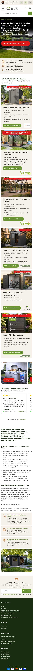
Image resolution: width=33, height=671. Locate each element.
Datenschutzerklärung (10, 594)
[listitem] (21, 2)
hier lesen (23, 419)
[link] (16, 37)
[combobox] (16, 13)
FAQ (2, 606)
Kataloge (4, 628)
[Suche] (30, 13)
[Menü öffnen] (3, 8)
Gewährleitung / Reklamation (10, 617)
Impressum (4, 658)
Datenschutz (5, 654)
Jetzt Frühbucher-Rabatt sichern (14, 43)
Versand (3, 639)
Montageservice (6, 615)
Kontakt (3, 608)
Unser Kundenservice (7, 613)
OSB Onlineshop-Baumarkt (19, 666)
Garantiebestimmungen (8, 637)
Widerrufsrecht (6, 656)
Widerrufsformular (7, 643)
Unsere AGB (5, 652)
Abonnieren (26, 591)
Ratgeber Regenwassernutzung (10, 611)
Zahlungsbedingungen (8, 641)
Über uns (4, 626)
